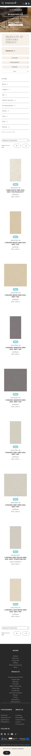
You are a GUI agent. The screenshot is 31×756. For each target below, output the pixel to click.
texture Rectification (15, 562)
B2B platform (5, 722)
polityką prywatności (18, 748)
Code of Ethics (20, 720)
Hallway (15, 663)
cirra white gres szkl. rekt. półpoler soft (15, 191)
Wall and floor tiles (15, 686)
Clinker (15, 697)
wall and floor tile (15, 188)
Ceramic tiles (15, 679)
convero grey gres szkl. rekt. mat (15, 453)
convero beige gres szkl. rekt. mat (15, 243)
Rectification (15, 194)
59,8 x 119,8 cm (15, 197)
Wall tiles (15, 682)
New (15, 184)
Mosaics (15, 695)
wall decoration (15, 555)
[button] (17, 146)
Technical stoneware (15, 693)
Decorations (15, 699)
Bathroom (15, 658)
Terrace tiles (15, 688)
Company (19, 715)
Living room (15, 660)
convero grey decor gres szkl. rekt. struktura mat (15, 558)
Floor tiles (15, 684)
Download (4, 715)
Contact (18, 722)
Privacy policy (20, 724)
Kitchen (15, 656)
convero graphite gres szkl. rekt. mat (15, 348)
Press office (19, 717)
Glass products (15, 702)
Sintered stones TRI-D (15, 677)
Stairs (15, 667)
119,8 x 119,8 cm (15, 302)
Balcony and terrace (15, 665)
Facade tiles (15, 691)
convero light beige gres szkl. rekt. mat (15, 611)
